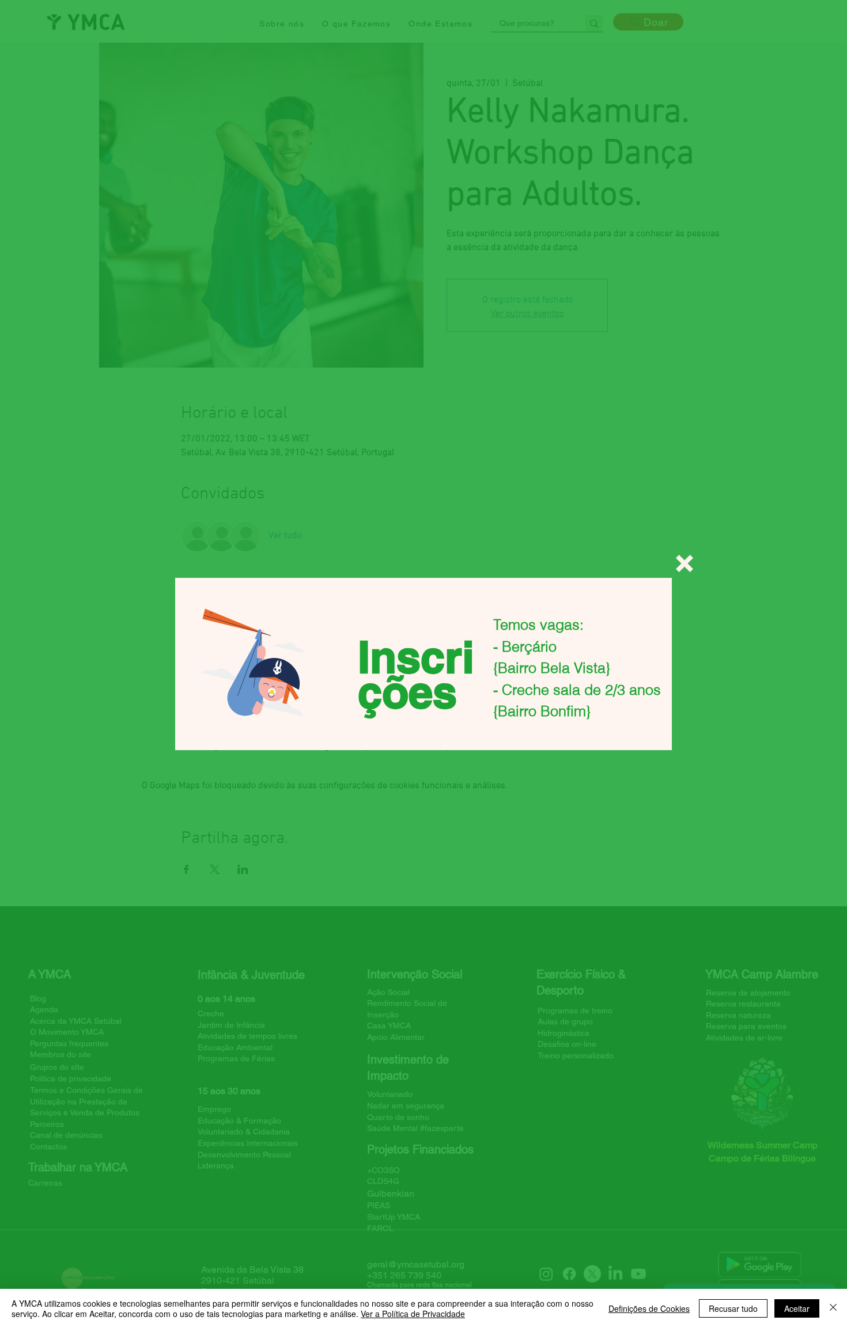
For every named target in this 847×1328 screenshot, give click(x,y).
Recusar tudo (733, 1308)
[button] (684, 563)
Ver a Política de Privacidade (413, 1313)
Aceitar (797, 1308)
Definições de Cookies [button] (649, 1308)
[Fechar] (833, 1308)
